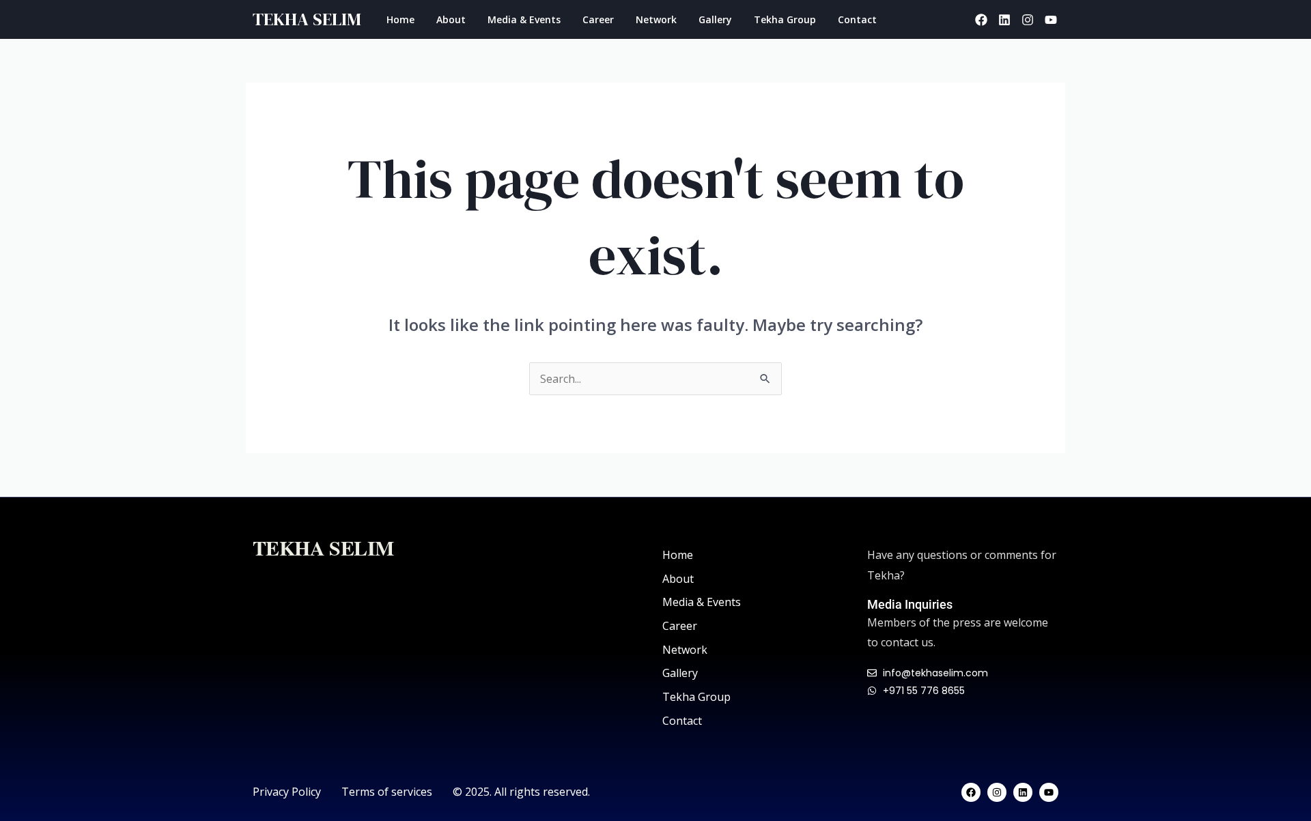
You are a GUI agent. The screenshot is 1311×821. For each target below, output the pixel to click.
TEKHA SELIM (307, 19)
